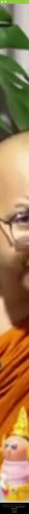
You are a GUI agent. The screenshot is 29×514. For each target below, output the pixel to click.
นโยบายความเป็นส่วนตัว (20, 506)
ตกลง (14, 511)
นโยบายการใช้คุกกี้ (14, 508)
